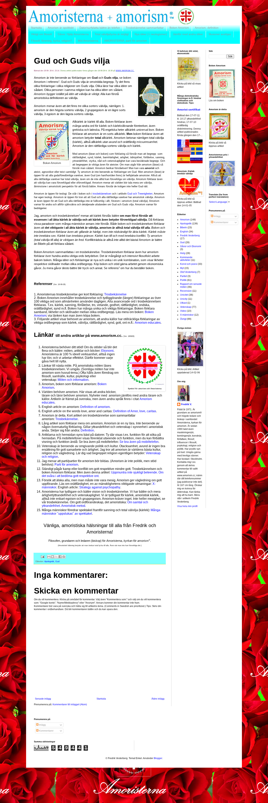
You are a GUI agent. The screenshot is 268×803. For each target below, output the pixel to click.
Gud (57, 561)
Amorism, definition (207, 27)
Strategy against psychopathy (99, 487)
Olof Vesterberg (188, 272)
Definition (87, 430)
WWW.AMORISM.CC (125, 71)
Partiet (183, 276)
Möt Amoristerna (88, 40)
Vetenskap (185, 307)
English (184, 231)
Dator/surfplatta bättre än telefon (99, 27)
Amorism (185, 219)
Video (183, 311)
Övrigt (183, 319)
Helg (182, 253)
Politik (183, 280)
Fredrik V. (186, 404)
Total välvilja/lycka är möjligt (112, 34)
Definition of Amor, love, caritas (134, 411)
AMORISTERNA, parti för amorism (125, 40)
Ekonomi (107, 350)
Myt (182, 268)
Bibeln (183, 227)
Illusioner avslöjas (220, 34)
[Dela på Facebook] (60, 557)
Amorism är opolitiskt (61, 27)
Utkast (183, 302)
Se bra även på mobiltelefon (139, 441)
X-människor (187, 314)
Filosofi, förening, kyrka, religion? (51, 40)
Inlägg (217, 216)
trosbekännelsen (102, 193)
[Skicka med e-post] (49, 557)
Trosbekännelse (115, 294)
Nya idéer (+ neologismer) (151, 34)
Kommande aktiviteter (186, 258)
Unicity (183, 299)
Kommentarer (220, 222)
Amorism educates (148, 322)
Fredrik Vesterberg (190, 235)
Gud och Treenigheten (139, 193)
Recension (186, 291)
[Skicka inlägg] (42, 556)
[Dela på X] (56, 557)
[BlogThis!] (53, 557)
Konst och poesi (188, 264)
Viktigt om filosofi (41, 34)
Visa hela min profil (187, 506)
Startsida (36, 27)
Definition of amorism (94, 406)
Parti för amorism (66, 464)
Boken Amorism (179, 27)
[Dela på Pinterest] (64, 557)
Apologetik (49, 561)
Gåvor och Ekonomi (190, 246)
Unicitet (184, 294)
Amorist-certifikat (188, 109)
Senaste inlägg (43, 698)
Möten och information (73, 379)
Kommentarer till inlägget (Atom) (70, 704)
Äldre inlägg (157, 698)
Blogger (158, 758)
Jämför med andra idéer (188, 34)
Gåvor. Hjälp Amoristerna (73, 34)
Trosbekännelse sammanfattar (145, 27)
